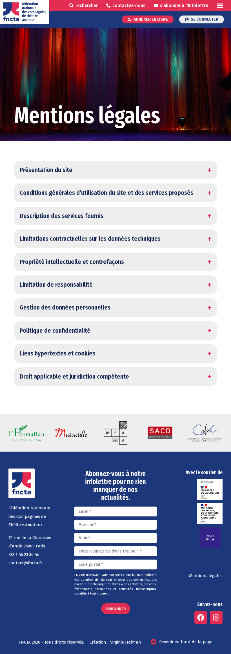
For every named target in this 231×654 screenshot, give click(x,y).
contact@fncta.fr (25, 562)
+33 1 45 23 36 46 (23, 554)
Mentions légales (206, 575)
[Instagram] (216, 617)
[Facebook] (200, 617)
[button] (219, 5)
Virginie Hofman (125, 642)
